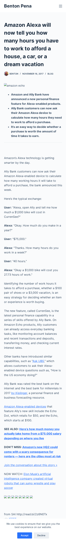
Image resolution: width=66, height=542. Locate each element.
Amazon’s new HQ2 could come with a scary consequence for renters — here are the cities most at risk (32, 451)
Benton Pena (18, 6)
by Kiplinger (19, 393)
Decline (41, 535)
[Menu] (60, 6)
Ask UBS (38, 361)
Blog (50, 73)
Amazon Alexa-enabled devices (25, 406)
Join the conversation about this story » (30, 465)
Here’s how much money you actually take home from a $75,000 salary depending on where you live (32, 433)
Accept (25, 535)
